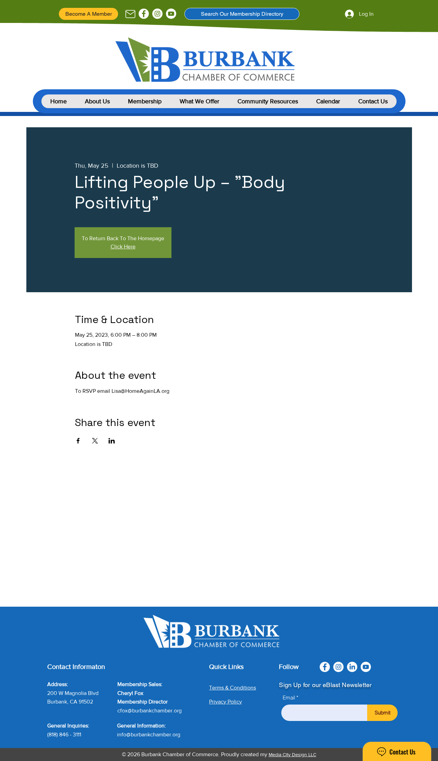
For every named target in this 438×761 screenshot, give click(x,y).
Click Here (123, 246)
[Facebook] (144, 14)
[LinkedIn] (352, 667)
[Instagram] (157, 14)
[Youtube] (171, 14)
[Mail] (130, 14)
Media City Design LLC (292, 754)
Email (289, 697)
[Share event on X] (95, 440)
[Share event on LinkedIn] (111, 440)
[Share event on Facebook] (78, 440)
